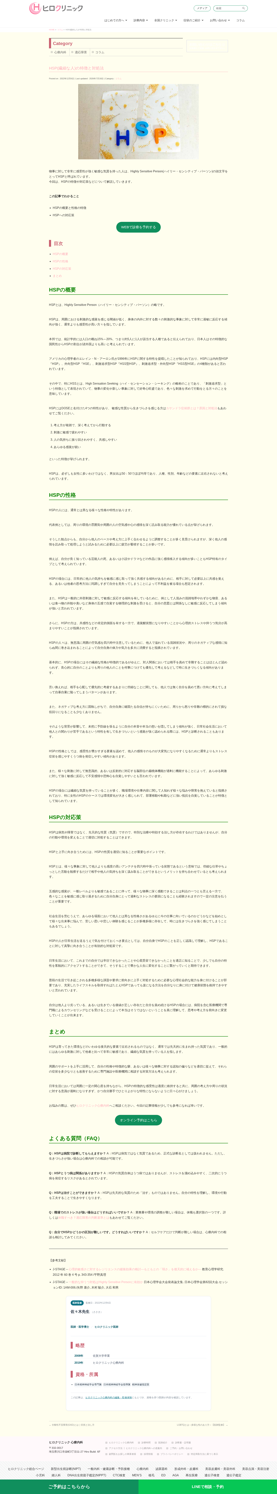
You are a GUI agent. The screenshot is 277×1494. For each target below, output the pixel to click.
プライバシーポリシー (172, 1454)
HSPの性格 (60, 261)
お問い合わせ (218, 20)
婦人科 (56, 1475)
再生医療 (192, 1475)
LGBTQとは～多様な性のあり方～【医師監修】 (202, 1425)
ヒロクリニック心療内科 (92, 1105)
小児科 (40, 1475)
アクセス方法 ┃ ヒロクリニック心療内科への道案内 (135, 1448)
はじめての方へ (114, 20)
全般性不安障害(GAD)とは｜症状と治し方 (71, 1425)
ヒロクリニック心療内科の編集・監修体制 (108, 1397)
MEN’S (137, 1475)
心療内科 (60, 52)
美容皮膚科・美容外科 (220, 1468)
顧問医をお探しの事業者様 (122, 1454)
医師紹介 (162, 1442)
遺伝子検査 (212, 1475)
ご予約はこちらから (69, 1486)
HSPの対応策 (62, 268)
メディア (202, 8)
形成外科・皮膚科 (186, 1468)
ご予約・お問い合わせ (181, 1448)
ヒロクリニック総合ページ (26, 1468)
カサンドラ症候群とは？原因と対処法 (191, 408)
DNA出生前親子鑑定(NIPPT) (86, 1475)
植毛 (151, 1475)
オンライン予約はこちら (138, 1120)
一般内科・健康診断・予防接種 (109, 1468)
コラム (240, 20)
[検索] (244, 8)
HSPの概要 (60, 254)
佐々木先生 (80, 1311)
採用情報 (148, 1454)
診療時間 (146, 1442)
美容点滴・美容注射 (255, 1468)
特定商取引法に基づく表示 (204, 1454)
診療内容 (139, 20)
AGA (175, 1475)
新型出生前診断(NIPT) (66, 1468)
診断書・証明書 (183, 1442)
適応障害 (81, 52)
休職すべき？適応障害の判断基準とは (83, 1217)
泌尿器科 (161, 1468)
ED (163, 1475)
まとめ (57, 275)
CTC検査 (119, 1475)
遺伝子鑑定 (233, 1475)
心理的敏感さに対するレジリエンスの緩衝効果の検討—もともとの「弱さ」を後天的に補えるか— (135, 1269)
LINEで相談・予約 (208, 1487)
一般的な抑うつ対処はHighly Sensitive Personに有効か (106, 1282)
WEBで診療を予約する (138, 227)
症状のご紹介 (192, 20)
